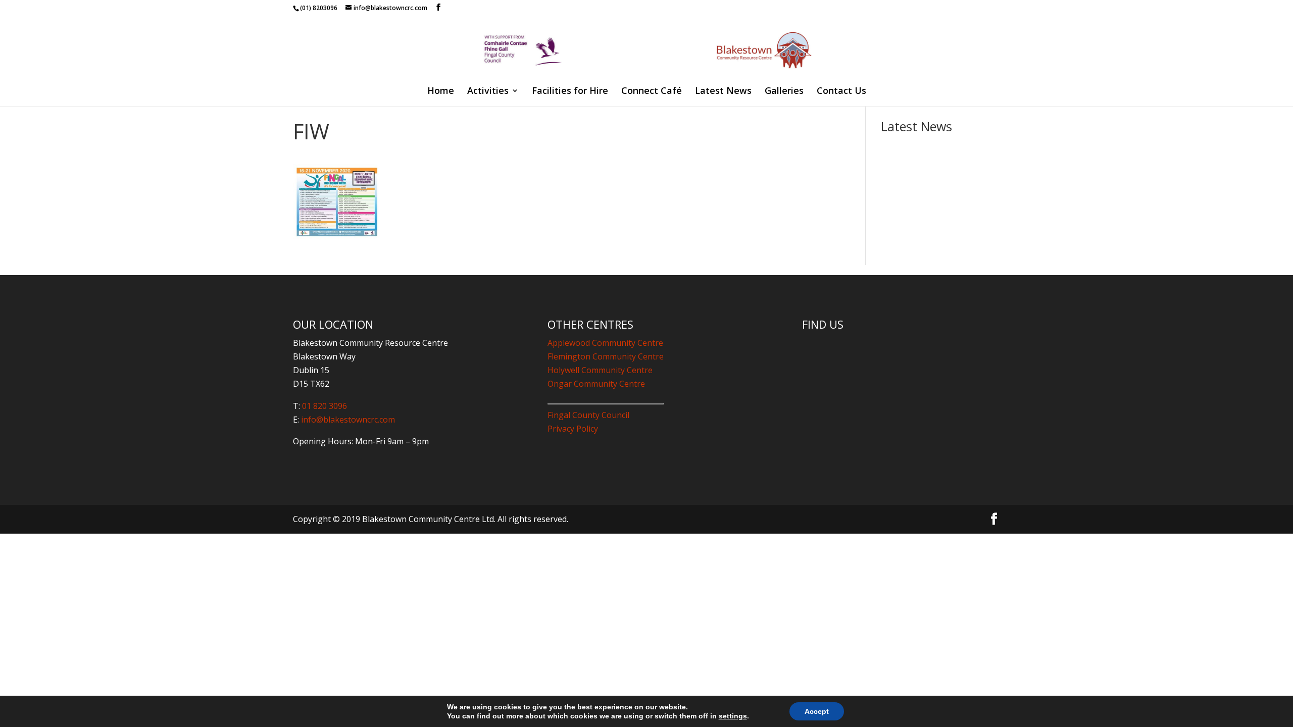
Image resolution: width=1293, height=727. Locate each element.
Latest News (723, 91)
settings (733, 716)
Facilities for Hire (570, 91)
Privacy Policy (573, 428)
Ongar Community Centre (596, 383)
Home (440, 91)
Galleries (784, 91)
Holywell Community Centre (600, 370)
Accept (817, 711)
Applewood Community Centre (605, 342)
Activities (488, 91)
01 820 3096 (324, 405)
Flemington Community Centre (606, 356)
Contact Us (841, 91)
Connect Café (651, 91)
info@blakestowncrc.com (347, 419)
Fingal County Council (588, 415)
